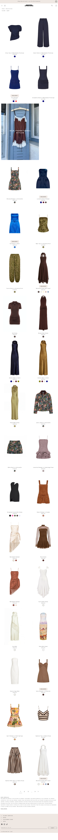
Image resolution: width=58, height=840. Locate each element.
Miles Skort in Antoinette (15, 467)
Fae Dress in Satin (15, 243)
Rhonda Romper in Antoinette (15, 199)
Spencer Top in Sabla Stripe (43, 736)
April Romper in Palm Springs (15, 736)
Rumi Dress (43, 557)
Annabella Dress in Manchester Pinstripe (43, 97)
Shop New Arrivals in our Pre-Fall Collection (29, 1)
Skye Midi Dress (43, 646)
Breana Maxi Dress (43, 333)
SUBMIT (52, 827)
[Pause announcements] (56, 1)
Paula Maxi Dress (14, 422)
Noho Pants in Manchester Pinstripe (43, 53)
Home (3, 8)
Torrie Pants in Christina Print (14, 288)
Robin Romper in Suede (43, 512)
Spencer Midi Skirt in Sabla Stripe (14, 780)
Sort (8, 10)
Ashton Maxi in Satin (14, 378)
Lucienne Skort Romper (43, 199)
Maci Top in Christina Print (43, 243)
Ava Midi (14, 646)
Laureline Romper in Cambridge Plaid (43, 467)
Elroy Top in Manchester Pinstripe (15, 53)
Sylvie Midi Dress (43, 601)
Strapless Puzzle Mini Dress (14, 512)
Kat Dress (14, 333)
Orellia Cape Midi (14, 691)
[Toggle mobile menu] (2, 5)
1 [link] (20, 791)
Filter (3, 10)
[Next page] (38, 791)
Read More (4, 808)
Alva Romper (14, 97)
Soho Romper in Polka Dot (43, 691)
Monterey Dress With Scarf (43, 288)
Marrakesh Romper (15, 557)
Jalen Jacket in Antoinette (43, 422)
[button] (57, 5)
